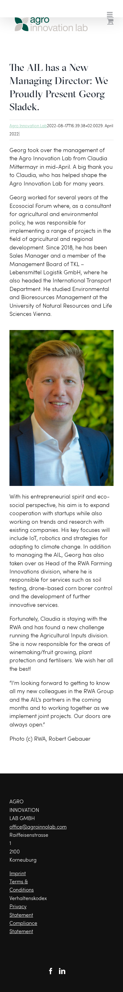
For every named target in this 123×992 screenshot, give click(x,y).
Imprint (17, 873)
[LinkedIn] (62, 971)
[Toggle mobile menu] (110, 14)
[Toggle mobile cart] (110, 21)
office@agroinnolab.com (38, 826)
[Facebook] (51, 971)
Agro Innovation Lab (28, 125)
